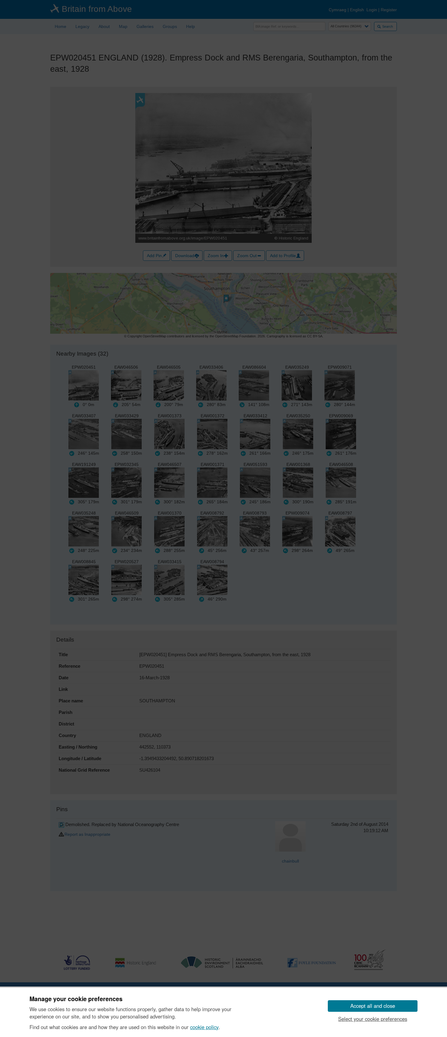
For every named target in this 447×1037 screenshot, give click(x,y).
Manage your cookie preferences (76, 999)
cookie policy (204, 1027)
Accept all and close (372, 1005)
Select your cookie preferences (372, 1018)
